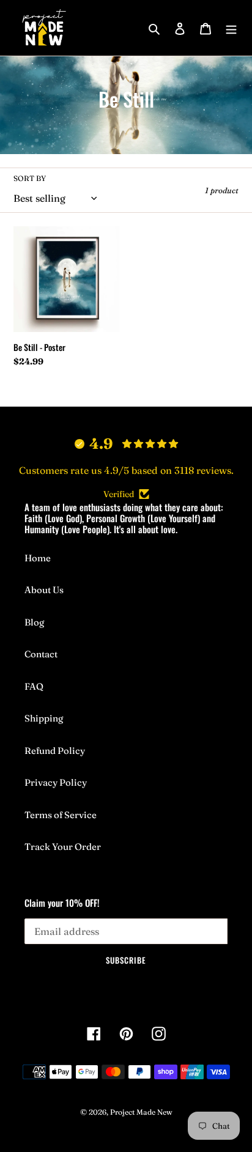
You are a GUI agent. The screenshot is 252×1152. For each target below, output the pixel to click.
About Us (44, 590)
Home (37, 558)
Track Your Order (62, 846)
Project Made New (141, 1112)
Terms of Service (60, 815)
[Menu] (231, 28)
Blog (34, 622)
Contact (40, 654)
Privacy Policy (55, 782)
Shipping (43, 718)
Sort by (29, 178)
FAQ (33, 686)
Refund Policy (54, 750)
